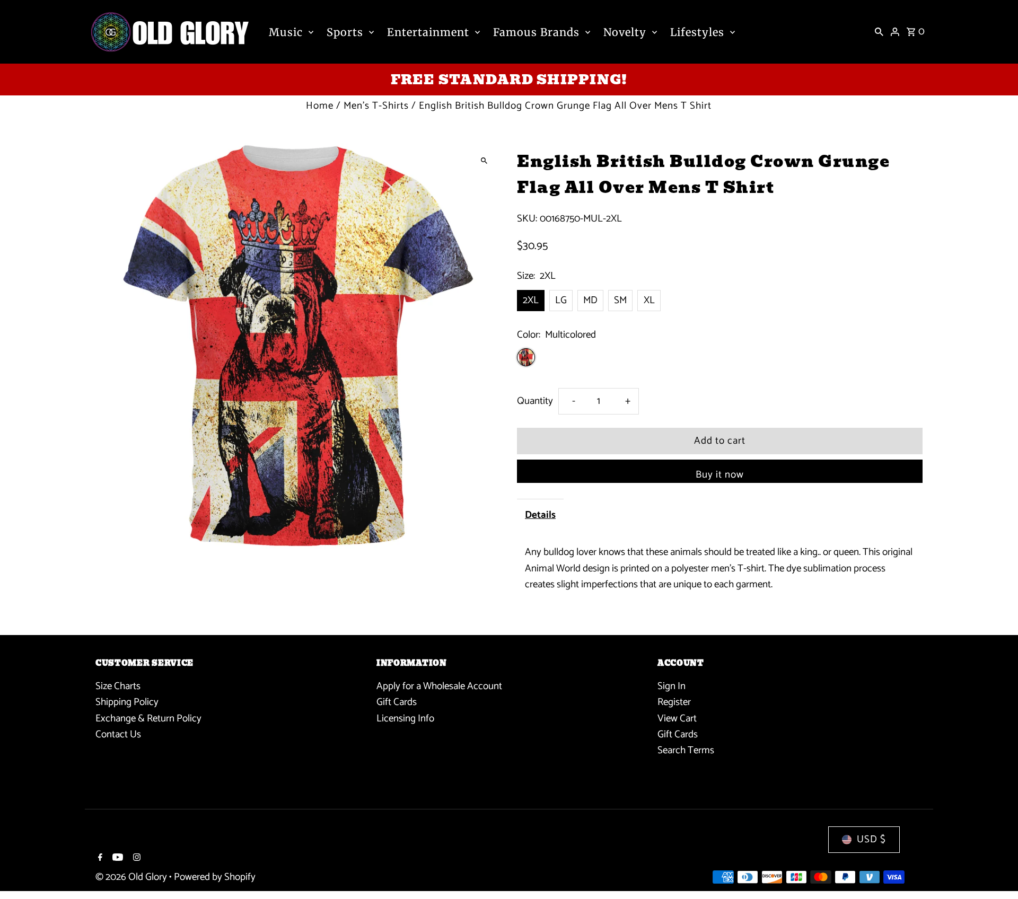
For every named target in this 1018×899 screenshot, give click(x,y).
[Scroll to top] (995, 871)
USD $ (871, 839)
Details (540, 515)
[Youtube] (116, 858)
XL (649, 300)
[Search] (879, 32)
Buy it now (720, 474)
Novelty (624, 32)
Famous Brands (536, 32)
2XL (531, 300)
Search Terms (685, 750)
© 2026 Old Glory (132, 877)
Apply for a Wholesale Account (439, 686)
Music (286, 32)
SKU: (527, 219)
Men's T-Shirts (376, 106)
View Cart (677, 718)
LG (561, 300)
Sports (345, 32)
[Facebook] (98, 858)
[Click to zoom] (484, 160)
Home (320, 106)
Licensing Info (405, 718)
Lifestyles (697, 32)
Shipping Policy (127, 702)
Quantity (535, 401)
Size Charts (118, 686)
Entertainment (428, 32)
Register (674, 702)
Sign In (671, 686)
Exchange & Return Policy (148, 718)
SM (620, 300)
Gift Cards (396, 702)
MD (590, 300)
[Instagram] (135, 858)
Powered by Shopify (215, 877)
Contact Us (118, 734)
